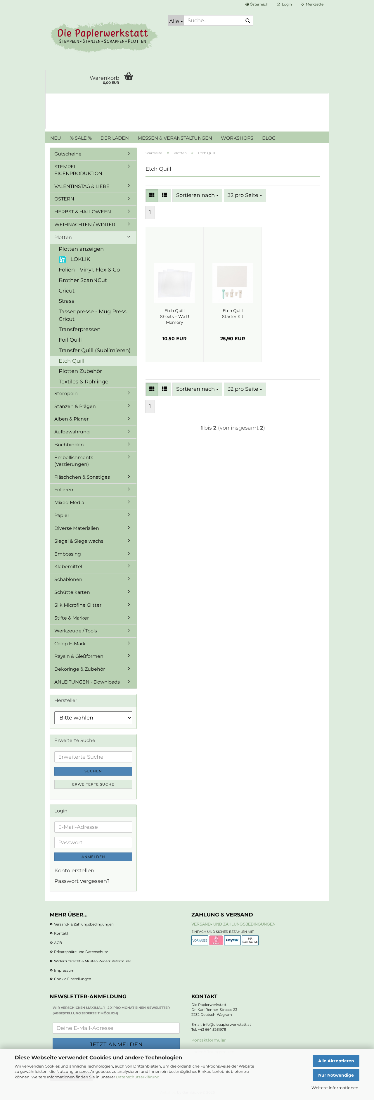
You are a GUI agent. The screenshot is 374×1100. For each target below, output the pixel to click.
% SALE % (81, 138)
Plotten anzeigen (81, 249)
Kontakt (61, 933)
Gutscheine (68, 154)
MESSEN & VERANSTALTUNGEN (175, 138)
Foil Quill (70, 340)
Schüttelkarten (72, 592)
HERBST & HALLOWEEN (82, 212)
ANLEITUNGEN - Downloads (87, 682)
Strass (66, 301)
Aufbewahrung (72, 432)
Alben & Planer (71, 419)
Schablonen (68, 579)
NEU (55, 138)
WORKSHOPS (237, 138)
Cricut (67, 291)
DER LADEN (115, 138)
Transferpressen (80, 329)
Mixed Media (69, 502)
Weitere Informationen (334, 1087)
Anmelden (93, 857)
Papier (61, 515)
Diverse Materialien (76, 528)
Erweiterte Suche (93, 784)
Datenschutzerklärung (138, 1077)
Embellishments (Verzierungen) (73, 461)
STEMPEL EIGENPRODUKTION (78, 170)
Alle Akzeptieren (336, 1060)
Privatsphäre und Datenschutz (81, 951)
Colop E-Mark (70, 643)
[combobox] (197, 195)
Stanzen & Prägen (75, 406)
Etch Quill (71, 361)
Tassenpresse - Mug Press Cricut (93, 315)
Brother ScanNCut (83, 280)
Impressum (64, 970)
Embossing (67, 554)
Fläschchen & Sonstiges (82, 477)
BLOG (269, 138)
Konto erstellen (74, 870)
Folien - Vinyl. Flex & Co (89, 270)
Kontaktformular (208, 1040)
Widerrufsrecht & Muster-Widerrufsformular (92, 961)
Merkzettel (314, 4)
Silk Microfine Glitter (77, 605)
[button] (257, 4)
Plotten (63, 237)
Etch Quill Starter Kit (232, 313)
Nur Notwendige (336, 1075)
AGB (58, 942)
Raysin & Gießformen (78, 656)
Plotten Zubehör (80, 371)
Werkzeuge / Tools (75, 631)
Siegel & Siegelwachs (78, 541)
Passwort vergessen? (82, 881)
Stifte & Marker (71, 618)
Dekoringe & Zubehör (79, 669)
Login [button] (286, 4)
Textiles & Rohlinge (83, 381)
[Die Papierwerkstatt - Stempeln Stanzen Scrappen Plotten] (104, 38)
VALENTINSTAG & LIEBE (82, 186)
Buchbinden (69, 444)
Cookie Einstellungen (72, 979)
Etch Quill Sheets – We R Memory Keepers (174, 316)
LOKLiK (79, 259)
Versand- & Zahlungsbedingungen (84, 924)
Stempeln (66, 393)
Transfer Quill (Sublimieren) (95, 350)
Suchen (93, 771)
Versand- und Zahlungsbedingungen (233, 924)
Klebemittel (68, 566)
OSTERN (64, 199)
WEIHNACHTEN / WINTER (84, 224)
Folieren (63, 489)
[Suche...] (247, 20)
